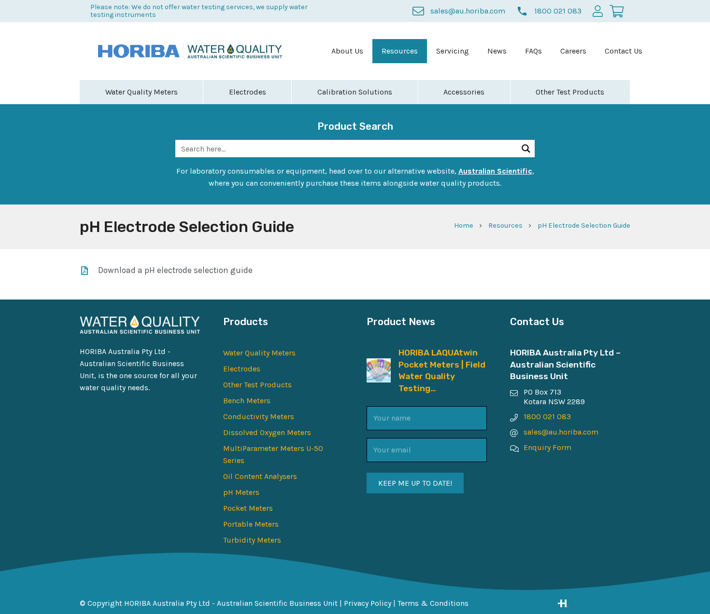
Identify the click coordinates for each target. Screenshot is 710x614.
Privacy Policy (367, 603)
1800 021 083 (547, 416)
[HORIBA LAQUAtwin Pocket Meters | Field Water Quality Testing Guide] (379, 364)
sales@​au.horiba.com (561, 432)
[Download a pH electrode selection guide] (89, 270)
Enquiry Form (547, 447)
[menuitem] (347, 51)
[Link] (594, 603)
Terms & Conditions (433, 603)
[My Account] (598, 10)
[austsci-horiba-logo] (139, 51)
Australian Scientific (495, 171)
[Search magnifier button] (526, 148)
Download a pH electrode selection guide (175, 270)
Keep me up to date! (415, 483)
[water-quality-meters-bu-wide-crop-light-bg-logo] (235, 51)
